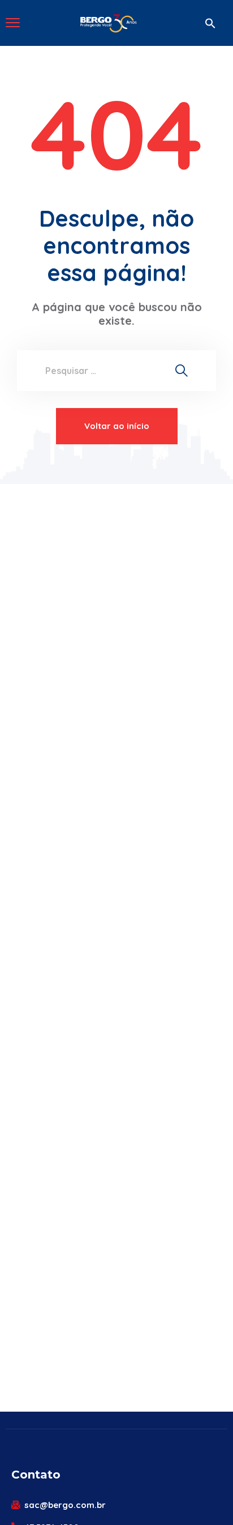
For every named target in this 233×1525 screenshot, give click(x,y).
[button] (210, 23)
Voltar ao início (116, 425)
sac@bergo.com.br (65, 1504)
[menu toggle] (13, 22)
